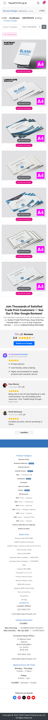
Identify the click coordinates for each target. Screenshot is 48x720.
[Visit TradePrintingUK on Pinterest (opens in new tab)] (28, 697)
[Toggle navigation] (5, 3)
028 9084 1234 (24, 654)
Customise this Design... (24, 71)
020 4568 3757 (24, 609)
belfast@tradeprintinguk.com (24, 659)
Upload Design (11, 34)
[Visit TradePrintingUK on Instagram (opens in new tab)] (19, 697)
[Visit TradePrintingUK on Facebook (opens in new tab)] (14, 697)
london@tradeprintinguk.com (24, 614)
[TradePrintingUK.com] (17, 3)
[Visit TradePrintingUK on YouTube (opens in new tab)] (33, 697)
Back (43, 10)
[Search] (38, 3)
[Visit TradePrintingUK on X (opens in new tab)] (24, 697)
